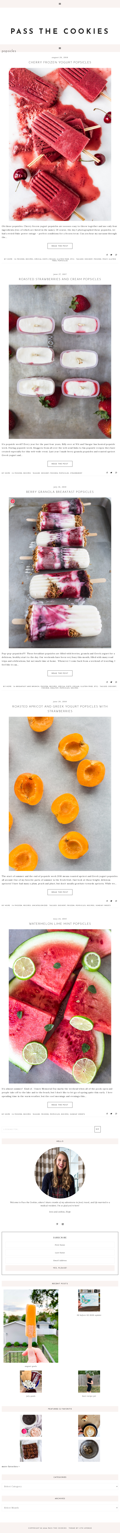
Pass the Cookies (60, 32)
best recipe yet (89, 1396)
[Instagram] (62, 1224)
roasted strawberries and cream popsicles (60, 279)
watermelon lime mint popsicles (60, 924)
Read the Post (60, 246)
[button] (60, 4)
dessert (89, 259)
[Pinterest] (57, 1224)
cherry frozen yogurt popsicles (60, 62)
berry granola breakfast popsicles (60, 492)
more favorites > (11, 1466)
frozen (21, 259)
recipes (29, 259)
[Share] (106, 254)
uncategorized (40, 905)
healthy (54, 688)
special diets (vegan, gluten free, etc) (54, 259)
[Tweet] (111, 254)
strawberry (76, 473)
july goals (31, 1396)
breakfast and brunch (28, 686)
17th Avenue (85, 1528)
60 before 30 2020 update (89, 1315)
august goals (31, 1366)
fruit (105, 259)
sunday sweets (103, 905)
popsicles (63, 261)
